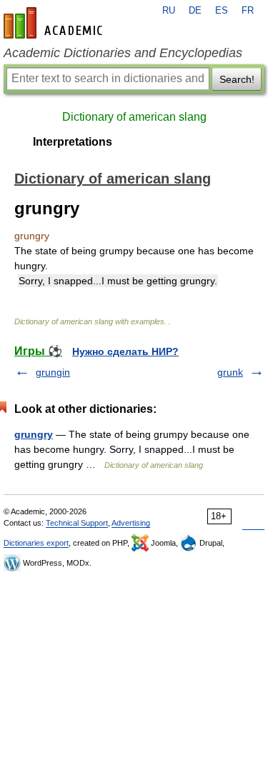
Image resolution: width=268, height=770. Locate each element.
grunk (230, 372)
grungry (33, 434)
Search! (236, 79)
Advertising (130, 523)
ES (221, 11)
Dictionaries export (36, 543)
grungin (53, 372)
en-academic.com (55, 23)
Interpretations (72, 142)
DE (195, 11)
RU (168, 11)
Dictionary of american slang (134, 117)
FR (248, 11)
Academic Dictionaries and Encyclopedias (123, 53)
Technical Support (77, 523)
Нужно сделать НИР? (125, 351)
